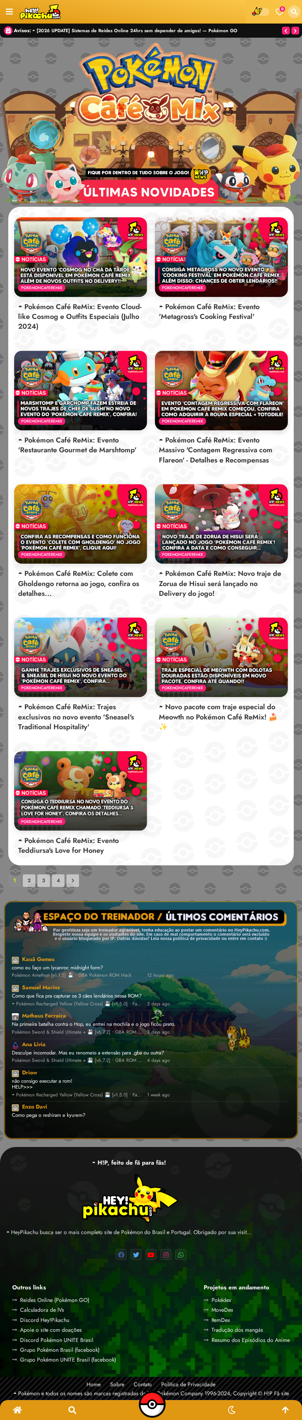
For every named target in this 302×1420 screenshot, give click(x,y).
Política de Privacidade (188, 1384)
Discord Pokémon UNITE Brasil (56, 1340)
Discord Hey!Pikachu (44, 1320)
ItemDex (221, 1320)
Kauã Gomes (38, 959)
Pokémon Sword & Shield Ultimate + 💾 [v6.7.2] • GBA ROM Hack (78, 1032)
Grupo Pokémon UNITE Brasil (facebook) (68, 1360)
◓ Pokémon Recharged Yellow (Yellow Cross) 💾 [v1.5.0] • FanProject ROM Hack (78, 1004)
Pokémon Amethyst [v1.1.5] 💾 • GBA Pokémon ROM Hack (71, 975)
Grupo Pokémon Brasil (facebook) (59, 1350)
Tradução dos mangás (237, 1330)
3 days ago (158, 1004)
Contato (143, 1384)
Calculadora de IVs (42, 1310)
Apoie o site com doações (51, 1330)
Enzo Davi (34, 1107)
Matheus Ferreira (44, 1015)
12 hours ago (160, 975)
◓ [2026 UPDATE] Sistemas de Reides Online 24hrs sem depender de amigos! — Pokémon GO (135, 30)
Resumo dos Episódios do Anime (251, 1340)
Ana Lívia (34, 1044)
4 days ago (158, 1060)
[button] (294, 11)
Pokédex (221, 1300)
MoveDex (222, 1310)
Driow (29, 1072)
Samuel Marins (41, 987)
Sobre (117, 1384)
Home (94, 1384)
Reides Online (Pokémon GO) (54, 1300)
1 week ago (158, 1095)
